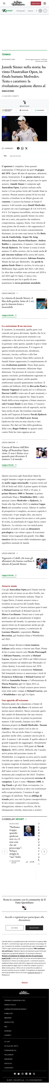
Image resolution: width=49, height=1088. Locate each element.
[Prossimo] (44, 851)
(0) (33, 862)
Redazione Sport (14, 862)
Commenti (9, 148)
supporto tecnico (34, 972)
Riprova (25, 982)
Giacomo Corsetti (10, 96)
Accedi (14, 928)
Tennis (6, 54)
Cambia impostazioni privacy (15, 1009)
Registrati (34, 928)
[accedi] (44, 3)
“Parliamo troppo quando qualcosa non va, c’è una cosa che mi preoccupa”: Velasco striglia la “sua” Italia (15, 842)
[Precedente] (4, 851)
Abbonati (35, 3)
